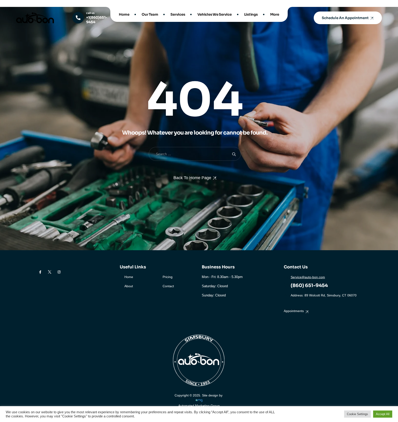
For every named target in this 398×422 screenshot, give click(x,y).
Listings (251, 14)
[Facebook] (40, 272)
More (274, 14)
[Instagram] (59, 272)
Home (124, 14)
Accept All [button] (382, 414)
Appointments (294, 311)
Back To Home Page (192, 177)
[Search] (234, 154)
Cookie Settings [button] (357, 414)
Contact (168, 286)
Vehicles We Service (214, 14)
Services (177, 14)
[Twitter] (49, 272)
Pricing (168, 277)
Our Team (150, 14)
